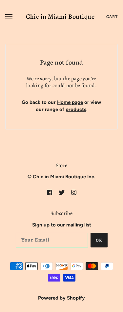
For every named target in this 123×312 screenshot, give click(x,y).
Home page (70, 102)
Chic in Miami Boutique (60, 16)
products (76, 109)
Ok (99, 240)
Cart (112, 16)
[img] (49, 192)
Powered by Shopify (61, 298)
